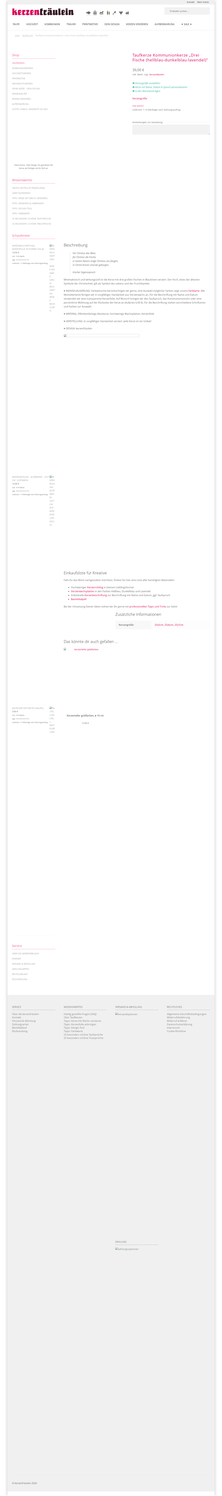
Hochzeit (32, 24)
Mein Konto (203, 2)
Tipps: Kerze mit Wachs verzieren (29, 198)
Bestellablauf (20, 974)
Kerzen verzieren (137, 24)
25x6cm (169, 624)
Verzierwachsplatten (82, 591)
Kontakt (191, 2)
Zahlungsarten (20, 968)
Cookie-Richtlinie (176, 1031)
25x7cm (179, 624)
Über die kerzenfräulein (25, 953)
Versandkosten (156, 74)
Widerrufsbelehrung (178, 1017)
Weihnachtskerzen (22, 83)
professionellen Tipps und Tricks (147, 606)
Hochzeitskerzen (21, 73)
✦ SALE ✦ (186, 24)
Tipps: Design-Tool (22, 208)
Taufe (16, 24)
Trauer (71, 24)
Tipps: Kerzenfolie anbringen (28, 203)
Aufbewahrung (165, 24)
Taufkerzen (27, 35)
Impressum (173, 1027)
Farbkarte (193, 290)
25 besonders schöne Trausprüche (31, 223)
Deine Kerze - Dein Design (26, 88)
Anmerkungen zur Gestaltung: (147, 122)
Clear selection (138, 106)
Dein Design (112, 24)
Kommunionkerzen (22, 68)
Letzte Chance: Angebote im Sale (30, 109)
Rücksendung (19, 979)
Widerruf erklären (177, 1021)
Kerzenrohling (95, 587)
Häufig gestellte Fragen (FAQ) (28, 187)
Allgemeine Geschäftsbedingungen (186, 1014)
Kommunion (52, 24)
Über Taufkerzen (21, 193)
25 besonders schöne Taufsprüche (31, 218)
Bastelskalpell (78, 599)
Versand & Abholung (23, 963)
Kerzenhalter (19, 93)
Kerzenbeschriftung (96, 595)
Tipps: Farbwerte (21, 213)
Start (17, 35)
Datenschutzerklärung (179, 1024)
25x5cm (159, 624)
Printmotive (90, 24)
